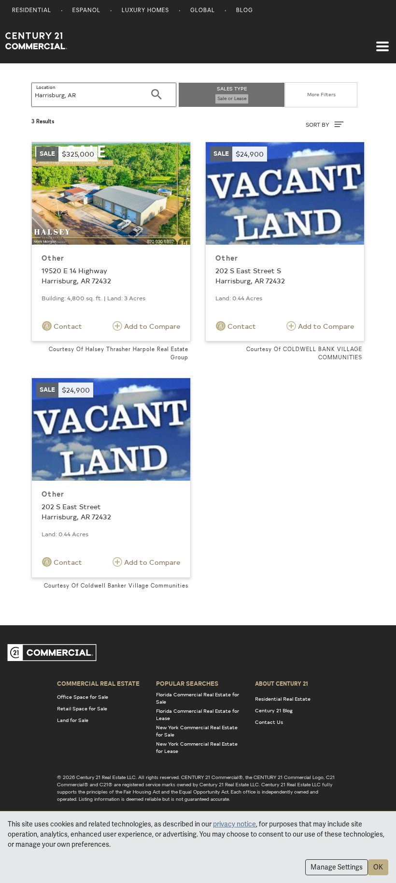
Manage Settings (337, 867)
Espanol (86, 11)
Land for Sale (72, 720)
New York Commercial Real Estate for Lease (197, 747)
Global (202, 11)
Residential (31, 11)
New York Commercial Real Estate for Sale (197, 731)
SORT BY (318, 124)
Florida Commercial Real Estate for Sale (197, 698)
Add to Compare (151, 326)
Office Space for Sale (82, 696)
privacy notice (234, 824)
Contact (67, 326)
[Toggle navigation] (382, 41)
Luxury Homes (145, 11)
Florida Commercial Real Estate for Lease (197, 714)
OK (378, 867)
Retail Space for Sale (82, 708)
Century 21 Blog (274, 710)
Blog (244, 11)
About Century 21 (281, 683)
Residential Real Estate (283, 698)
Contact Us (269, 722)
